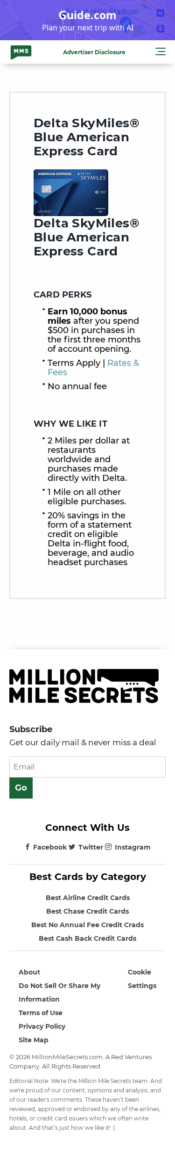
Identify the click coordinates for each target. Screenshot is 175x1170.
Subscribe (30, 729)
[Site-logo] (21, 52)
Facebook (50, 847)
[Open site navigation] (160, 53)
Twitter (90, 847)
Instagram (133, 847)
